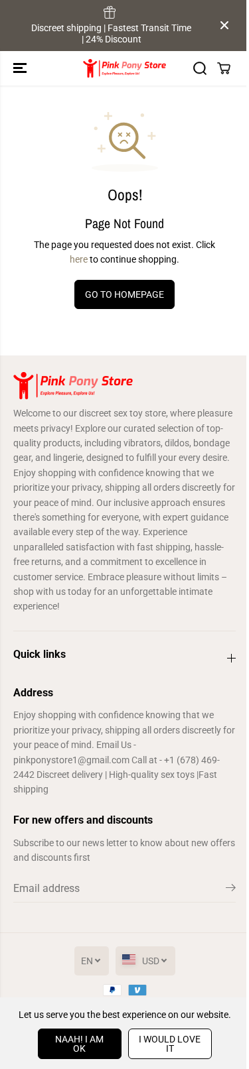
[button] (21, 68)
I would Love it (170, 1044)
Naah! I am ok (79, 1044)
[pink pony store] (124, 68)
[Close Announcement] (224, 25)
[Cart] (224, 68)
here (79, 259)
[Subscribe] (231, 890)
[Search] (200, 68)
